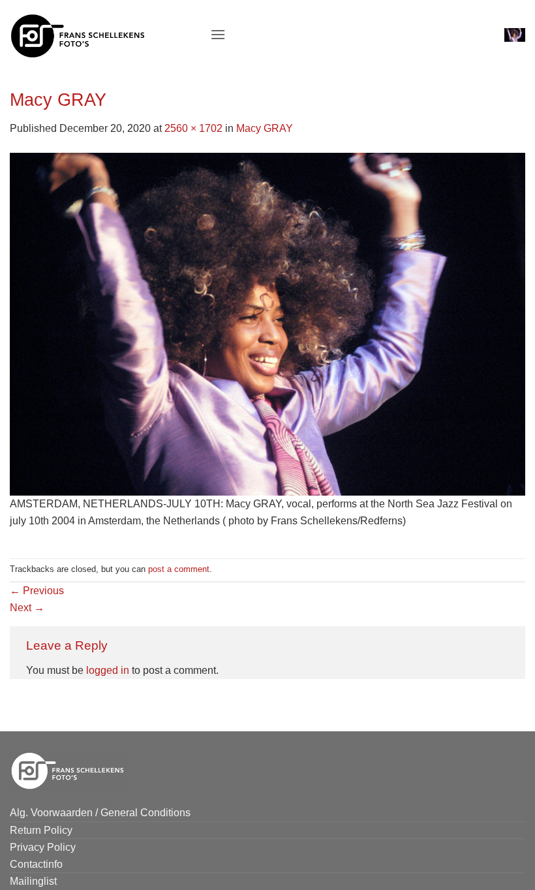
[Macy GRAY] (267, 322)
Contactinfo (36, 864)
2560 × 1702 (193, 128)
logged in (107, 670)
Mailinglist (33, 881)
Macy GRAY (264, 128)
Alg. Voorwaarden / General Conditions (100, 812)
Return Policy (41, 830)
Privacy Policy (43, 847)
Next (27, 607)
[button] (218, 34)
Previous (37, 590)
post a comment (178, 569)
